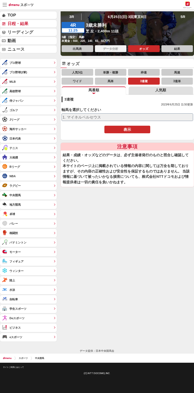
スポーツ (23, 358)
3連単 (177, 81)
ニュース (16, 49)
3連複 (144, 81)
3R (71, 17)
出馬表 (77, 48)
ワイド (77, 81)
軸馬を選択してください (81, 110)
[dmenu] (7, 358)
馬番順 (93, 90)
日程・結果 (18, 23)
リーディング (21, 32)
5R (183, 17)
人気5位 (77, 72)
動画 (12, 40)
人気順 (160, 90)
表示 (127, 129)
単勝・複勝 (110, 72)
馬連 (177, 72)
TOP (12, 15)
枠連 (144, 72)
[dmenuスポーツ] (22, 5)
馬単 (111, 81)
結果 (177, 48)
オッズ (143, 48)
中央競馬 (39, 358)
